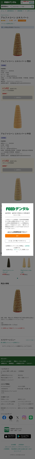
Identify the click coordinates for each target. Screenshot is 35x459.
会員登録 (27, 246)
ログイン (16, 249)
